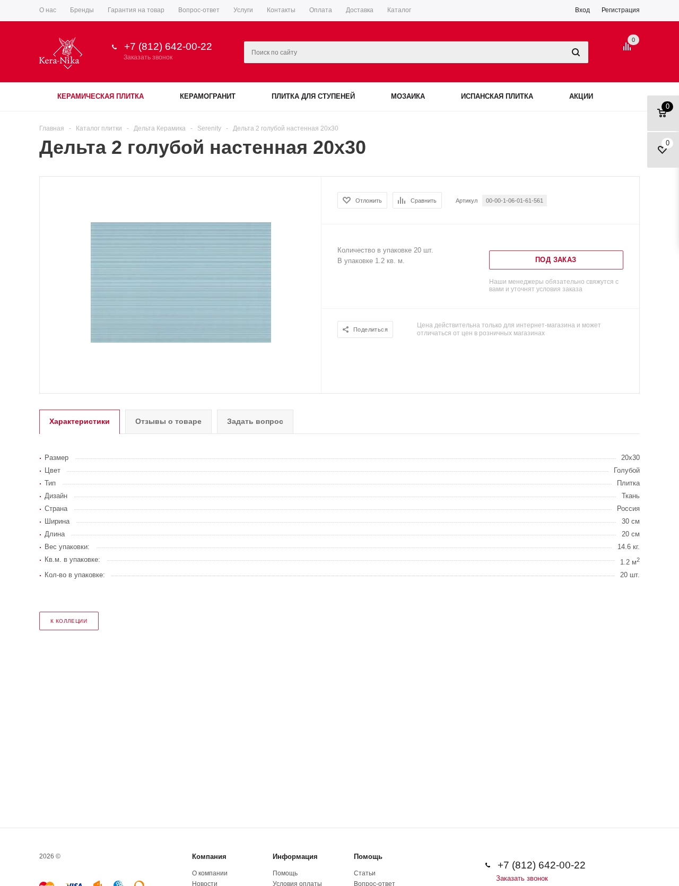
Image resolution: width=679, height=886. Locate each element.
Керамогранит (208, 96)
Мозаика (408, 96)
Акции (581, 96)
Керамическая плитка (100, 96)
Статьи (365, 873)
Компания (209, 857)
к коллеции (68, 621)
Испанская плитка (497, 96)
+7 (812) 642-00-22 (168, 46)
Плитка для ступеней (313, 96)
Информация (295, 857)
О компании (210, 873)
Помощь (368, 857)
